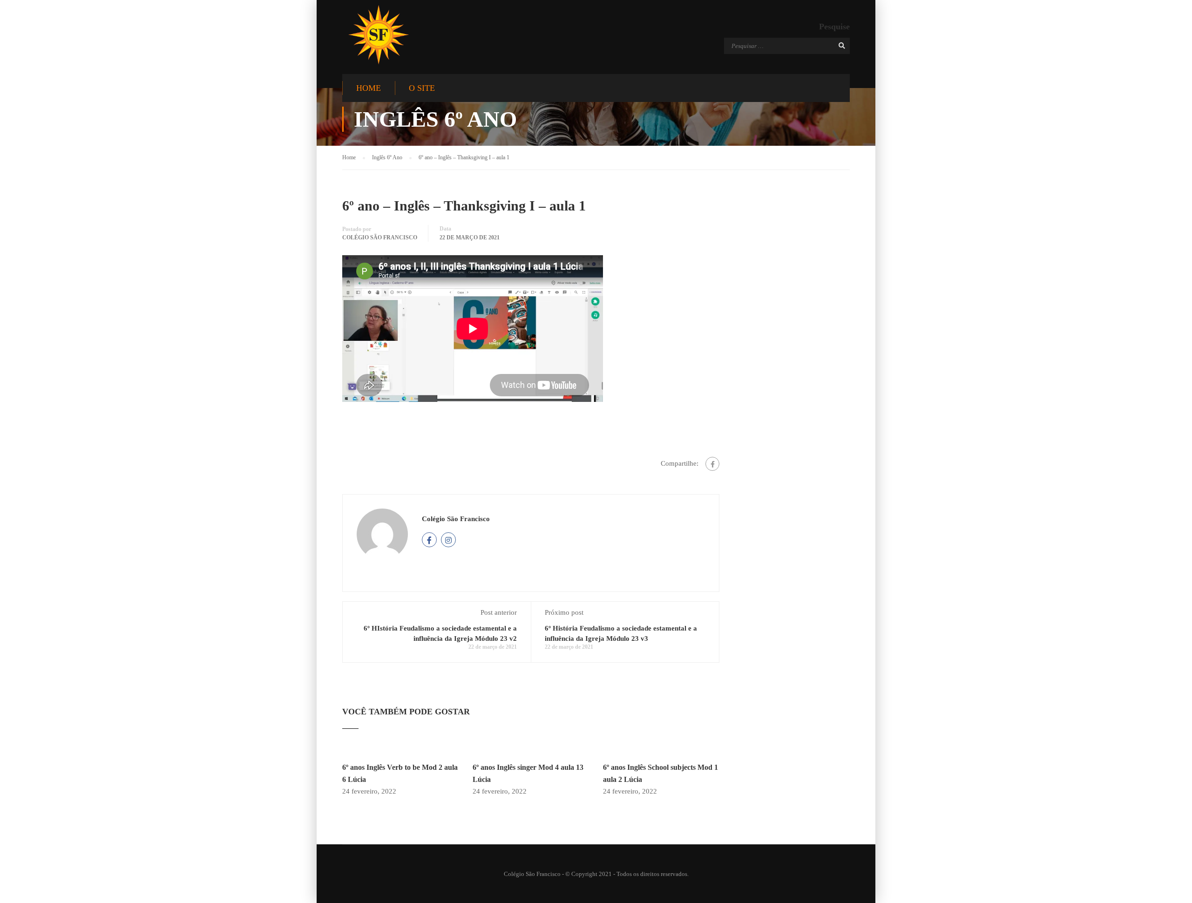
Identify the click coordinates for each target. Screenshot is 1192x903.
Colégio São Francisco (379, 237)
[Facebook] (712, 464)
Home (368, 88)
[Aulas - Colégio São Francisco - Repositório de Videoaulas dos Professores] (378, 35)
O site (422, 88)
